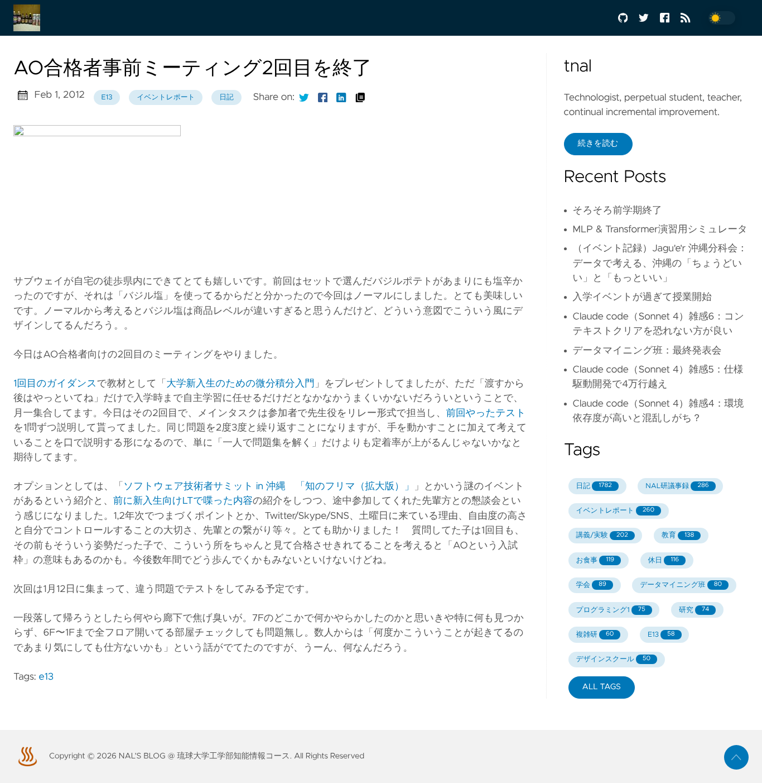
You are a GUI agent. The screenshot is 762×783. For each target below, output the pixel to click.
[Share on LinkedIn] (341, 97)
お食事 (595, 560)
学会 (591, 585)
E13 (661, 634)
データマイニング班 (681, 585)
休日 (663, 560)
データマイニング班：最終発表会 (647, 351)
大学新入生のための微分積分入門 (240, 384)
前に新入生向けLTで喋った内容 (183, 501)
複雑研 (595, 634)
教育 (678, 535)
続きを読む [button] (598, 143)
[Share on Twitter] (304, 97)
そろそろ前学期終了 (617, 211)
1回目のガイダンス (55, 384)
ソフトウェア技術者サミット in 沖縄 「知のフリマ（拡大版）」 (268, 486)
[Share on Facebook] (323, 97)
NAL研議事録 (676, 486)
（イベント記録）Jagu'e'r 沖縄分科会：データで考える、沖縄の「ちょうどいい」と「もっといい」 (660, 263)
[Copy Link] (360, 97)
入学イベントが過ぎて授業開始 (642, 297)
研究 (694, 610)
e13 (106, 97)
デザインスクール (613, 659)
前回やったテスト (485, 413)
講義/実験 (602, 535)
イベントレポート (166, 97)
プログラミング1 (610, 610)
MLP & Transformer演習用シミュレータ (660, 230)
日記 (226, 97)
